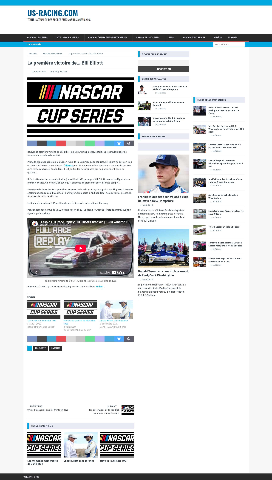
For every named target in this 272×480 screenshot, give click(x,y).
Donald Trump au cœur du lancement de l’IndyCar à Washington (163, 273)
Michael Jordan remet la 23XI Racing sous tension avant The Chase (223, 110)
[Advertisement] (176, 19)
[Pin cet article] (61, 143)
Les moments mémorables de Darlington (42, 462)
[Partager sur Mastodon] (100, 143)
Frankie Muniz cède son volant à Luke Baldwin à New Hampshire (163, 198)
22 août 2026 (146, 205)
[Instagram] (240, 3)
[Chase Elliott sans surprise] (116, 309)
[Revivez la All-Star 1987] (117, 444)
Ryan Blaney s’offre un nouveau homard (169, 104)
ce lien (99, 286)
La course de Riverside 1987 (41, 320)
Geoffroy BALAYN (59, 71)
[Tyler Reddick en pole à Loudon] (199, 230)
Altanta (69, 165)
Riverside (55, 348)
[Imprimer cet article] (80, 143)
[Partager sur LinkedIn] (51, 143)
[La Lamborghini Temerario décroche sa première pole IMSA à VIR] (199, 164)
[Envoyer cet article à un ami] (71, 143)
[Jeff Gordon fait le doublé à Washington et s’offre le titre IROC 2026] (199, 129)
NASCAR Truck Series (147, 37)
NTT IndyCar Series (68, 37)
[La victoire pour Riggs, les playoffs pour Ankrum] (199, 214)
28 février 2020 (38, 71)
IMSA (171, 37)
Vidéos (218, 37)
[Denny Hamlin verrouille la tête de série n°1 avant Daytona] (144, 89)
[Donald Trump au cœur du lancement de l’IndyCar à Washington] (163, 248)
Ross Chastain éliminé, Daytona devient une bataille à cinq (169, 119)
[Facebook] (221, 3)
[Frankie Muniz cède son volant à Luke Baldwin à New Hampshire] (163, 174)
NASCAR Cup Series (37, 37)
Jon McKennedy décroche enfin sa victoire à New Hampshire (225, 180)
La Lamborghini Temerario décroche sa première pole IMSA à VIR (225, 163)
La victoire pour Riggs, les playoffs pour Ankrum (226, 212)
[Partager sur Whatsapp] (90, 143)
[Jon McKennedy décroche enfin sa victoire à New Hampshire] (199, 182)
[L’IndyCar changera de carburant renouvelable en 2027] (199, 262)
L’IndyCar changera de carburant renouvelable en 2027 (224, 260)
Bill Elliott (40, 348)
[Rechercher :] (229, 44)
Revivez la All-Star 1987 (114, 461)
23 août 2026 (216, 117)
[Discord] (246, 3)
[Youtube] (233, 3)
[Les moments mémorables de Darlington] (44, 444)
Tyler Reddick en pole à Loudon (224, 226)
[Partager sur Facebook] (32, 143)
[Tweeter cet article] (42, 143)
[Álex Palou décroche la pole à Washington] (199, 198)
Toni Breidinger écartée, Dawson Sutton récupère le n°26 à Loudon (225, 244)
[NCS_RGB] (80, 135)
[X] (227, 3)
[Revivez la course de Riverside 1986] (80, 309)
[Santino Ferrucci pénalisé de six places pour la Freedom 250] (199, 148)
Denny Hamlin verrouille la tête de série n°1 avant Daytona (170, 88)
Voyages (232, 37)
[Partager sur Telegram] (109, 143)
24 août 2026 (160, 93)
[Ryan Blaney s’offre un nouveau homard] (144, 105)
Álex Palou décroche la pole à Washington (223, 196)
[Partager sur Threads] (128, 143)
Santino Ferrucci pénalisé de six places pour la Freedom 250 (224, 146)
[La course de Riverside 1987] (43, 309)
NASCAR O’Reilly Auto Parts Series (107, 37)
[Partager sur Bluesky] (119, 143)
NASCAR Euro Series (194, 37)
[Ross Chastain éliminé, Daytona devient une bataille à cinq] (144, 121)
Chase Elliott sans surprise (114, 320)
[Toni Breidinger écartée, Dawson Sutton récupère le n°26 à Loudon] (199, 246)
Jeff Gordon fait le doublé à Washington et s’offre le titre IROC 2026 (226, 128)
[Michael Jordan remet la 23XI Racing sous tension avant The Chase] (199, 111)
